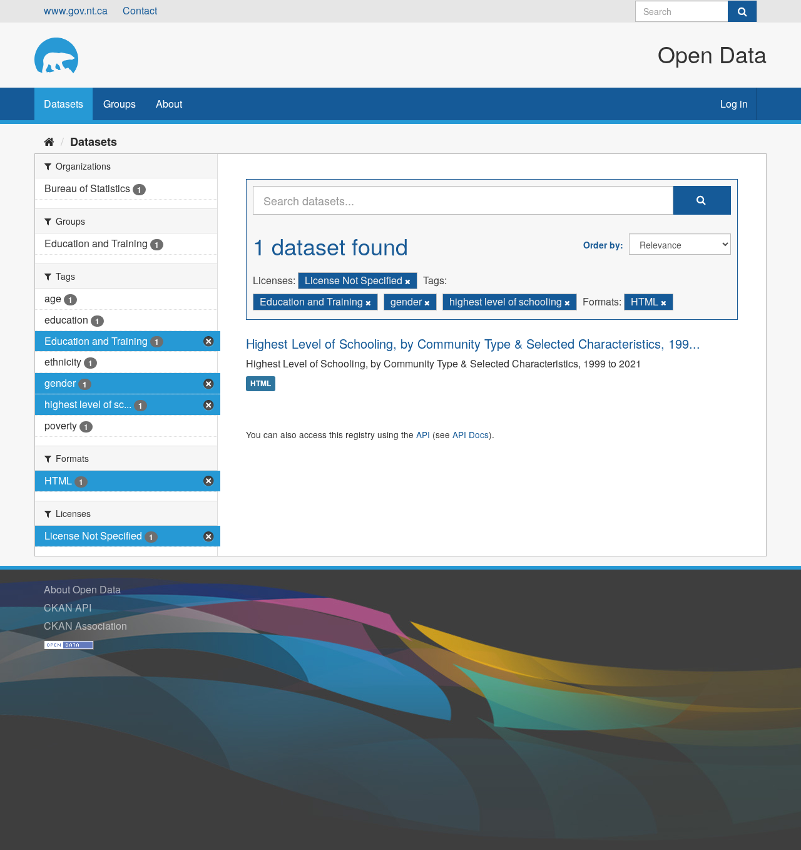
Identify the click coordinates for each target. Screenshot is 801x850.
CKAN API (67, 607)
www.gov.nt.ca (76, 10)
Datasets (63, 103)
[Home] (49, 141)
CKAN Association (85, 625)
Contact (140, 10)
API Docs (470, 434)
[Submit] (742, 11)
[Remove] (408, 281)
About (169, 103)
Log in (734, 103)
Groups (119, 103)
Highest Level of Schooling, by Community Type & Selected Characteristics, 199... (473, 343)
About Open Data (82, 589)
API (423, 434)
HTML (260, 383)
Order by (601, 244)
